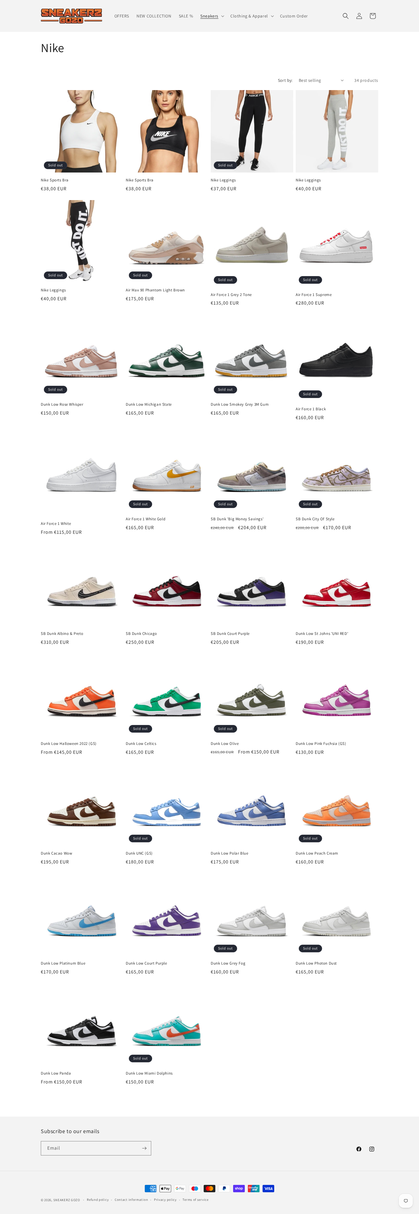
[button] (212, 15)
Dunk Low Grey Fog (228, 963)
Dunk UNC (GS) (139, 853)
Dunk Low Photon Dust (316, 963)
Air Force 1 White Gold (145, 519)
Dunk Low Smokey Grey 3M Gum (240, 404)
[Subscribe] (144, 1148)
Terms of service (195, 1199)
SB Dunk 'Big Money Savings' (237, 519)
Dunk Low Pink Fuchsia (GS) (321, 743)
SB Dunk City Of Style (315, 519)
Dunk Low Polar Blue (229, 853)
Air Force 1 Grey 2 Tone (231, 294)
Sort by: (285, 80)
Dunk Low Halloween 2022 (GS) (69, 743)
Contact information (131, 1199)
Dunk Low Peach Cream (317, 853)
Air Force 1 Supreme (314, 294)
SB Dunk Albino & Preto (62, 633)
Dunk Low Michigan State (149, 404)
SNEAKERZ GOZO (66, 1200)
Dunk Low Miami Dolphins (149, 1073)
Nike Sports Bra (55, 180)
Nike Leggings (223, 180)
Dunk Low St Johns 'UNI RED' (322, 633)
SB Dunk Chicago (141, 633)
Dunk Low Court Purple (146, 963)
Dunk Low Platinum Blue (63, 963)
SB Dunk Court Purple (230, 633)
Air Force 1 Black (311, 409)
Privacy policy (165, 1199)
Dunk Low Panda (56, 1073)
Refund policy (98, 1199)
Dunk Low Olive (225, 743)
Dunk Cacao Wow (56, 853)
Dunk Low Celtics (141, 743)
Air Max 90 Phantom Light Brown (155, 290)
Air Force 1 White (56, 523)
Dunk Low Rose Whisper (62, 404)
